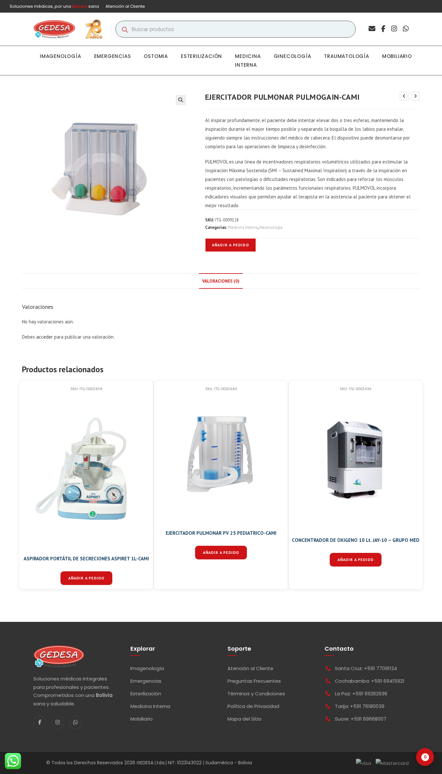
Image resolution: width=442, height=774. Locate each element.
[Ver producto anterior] (404, 96)
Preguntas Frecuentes (254, 681)
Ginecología (292, 56)
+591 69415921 (387, 681)
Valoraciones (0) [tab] (220, 281)
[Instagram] (394, 29)
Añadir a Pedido (230, 244)
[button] (181, 100)
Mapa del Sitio (244, 718)
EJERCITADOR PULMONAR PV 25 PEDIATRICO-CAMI (221, 533)
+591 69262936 (369, 693)
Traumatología (346, 56)
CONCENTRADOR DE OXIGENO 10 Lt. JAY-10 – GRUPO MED (355, 540)
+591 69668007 (368, 718)
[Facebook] (383, 29)
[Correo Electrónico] (372, 29)
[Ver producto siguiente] (415, 96)
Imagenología (60, 56)
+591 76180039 (367, 706)
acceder (44, 337)
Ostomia (156, 56)
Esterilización (201, 56)
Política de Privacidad (253, 706)
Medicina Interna (247, 60)
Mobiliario (397, 56)
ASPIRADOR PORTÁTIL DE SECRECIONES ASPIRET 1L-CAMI (86, 558)
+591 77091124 (380, 668)
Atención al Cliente (125, 6)
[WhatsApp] (406, 29)
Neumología (271, 227)
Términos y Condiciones (256, 693)
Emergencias (112, 56)
